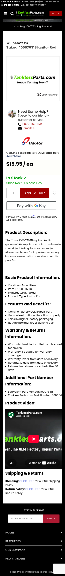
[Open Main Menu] (5, 13)
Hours (9, 532)
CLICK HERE (26, 481)
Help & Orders (15, 558)
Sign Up (51, 518)
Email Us (29, 128)
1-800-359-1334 (31, 124)
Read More (13, 156)
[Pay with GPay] (31, 205)
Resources (13, 541)
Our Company (15, 550)
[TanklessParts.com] (30, 13)
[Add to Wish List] (54, 193)
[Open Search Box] (12, 13)
